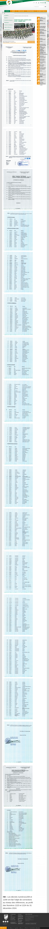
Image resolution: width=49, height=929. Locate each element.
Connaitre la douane (8, 20)
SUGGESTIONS (13, 914)
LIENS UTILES (12, 917)
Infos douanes (7, 29)
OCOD (41, 76)
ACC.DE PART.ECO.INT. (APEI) (43, 75)
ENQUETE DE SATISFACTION (20, 916)
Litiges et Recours (7, 27)
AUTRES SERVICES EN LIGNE (42, 83)
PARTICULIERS (21, 11)
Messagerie (42, 2)
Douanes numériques (8, 24)
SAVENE (41, 20)
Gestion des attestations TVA (43, 45)
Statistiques (6, 22)
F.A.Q (11, 915)
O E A (41, 70)
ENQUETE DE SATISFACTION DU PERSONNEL (20, 919)
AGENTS (13, 11)
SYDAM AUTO (42, 35)
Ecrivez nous (27, 920)
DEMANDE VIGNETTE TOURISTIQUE (43, 51)
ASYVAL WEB (42, 23)
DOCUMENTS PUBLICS (41, 11)
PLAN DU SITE (12, 919)
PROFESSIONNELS (30, 11)
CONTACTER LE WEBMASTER (20, 923)
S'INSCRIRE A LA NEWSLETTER (30, 923)
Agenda (6, 17)
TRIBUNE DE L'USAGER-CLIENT (42, 48)
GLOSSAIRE (12, 918)
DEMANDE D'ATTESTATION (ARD (43, 30)
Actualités (6, 15)
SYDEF (41, 41)
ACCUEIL (7, 11)
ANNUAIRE (20, 921)
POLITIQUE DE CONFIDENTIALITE (13, 923)
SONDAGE (20, 914)
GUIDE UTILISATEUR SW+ (42, 19)
